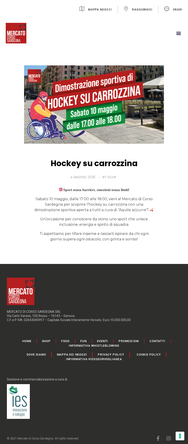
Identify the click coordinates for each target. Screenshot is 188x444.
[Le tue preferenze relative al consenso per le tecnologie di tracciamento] (180, 436)
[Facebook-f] (158, 438)
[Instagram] (168, 438)
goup (111, 177)
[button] (178, 33)
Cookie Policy (149, 354)
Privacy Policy (111, 354)
